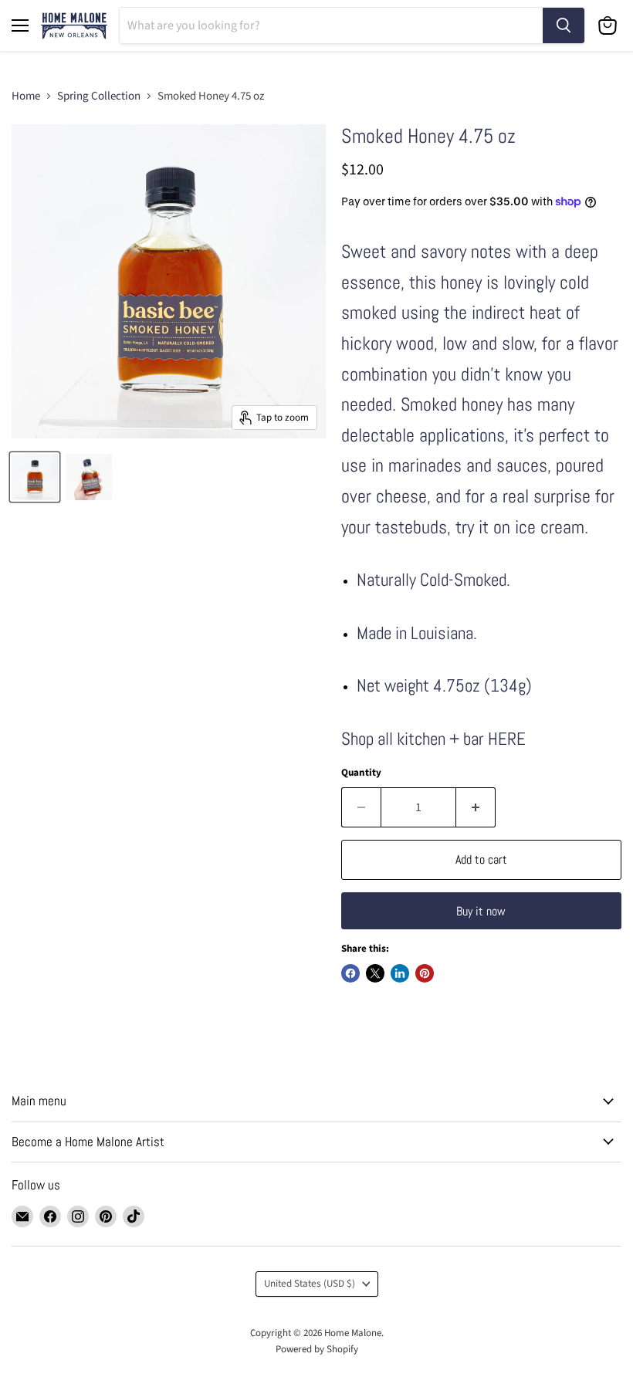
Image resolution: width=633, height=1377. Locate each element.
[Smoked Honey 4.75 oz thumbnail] (34, 477)
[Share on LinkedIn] (400, 973)
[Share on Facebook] (350, 973)
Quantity (361, 773)
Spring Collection (98, 96)
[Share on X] (375, 973)
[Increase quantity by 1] (476, 807)
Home (26, 96)
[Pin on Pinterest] (424, 973)
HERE (507, 739)
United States (309, 1284)
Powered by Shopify (317, 1349)
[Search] (563, 25)
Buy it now (481, 911)
